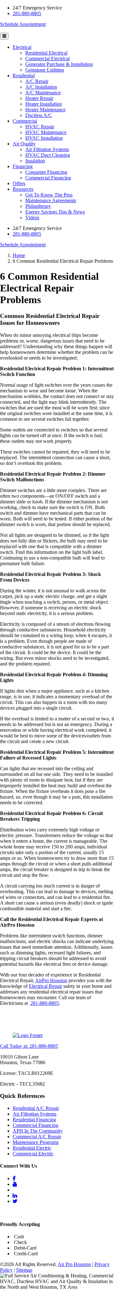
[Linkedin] (15, 1195)
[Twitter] (15, 1201)
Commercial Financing (48, 177)
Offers (19, 183)
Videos (32, 217)
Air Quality (24, 143)
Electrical (22, 47)
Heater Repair (39, 98)
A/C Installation (41, 87)
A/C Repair (36, 81)
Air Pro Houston (74, 1264)
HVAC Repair (39, 126)
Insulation (35, 160)
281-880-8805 (27, 13)
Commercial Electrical (47, 58)
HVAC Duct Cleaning (47, 155)
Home (19, 255)
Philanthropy (38, 206)
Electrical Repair (45, 986)
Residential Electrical (46, 53)
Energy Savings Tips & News (55, 211)
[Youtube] (15, 1184)
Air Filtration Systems (47, 149)
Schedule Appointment (23, 24)
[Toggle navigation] (4, 36)
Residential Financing (34, 1119)
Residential (24, 75)
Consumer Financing (46, 172)
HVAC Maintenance (45, 132)
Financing (23, 166)
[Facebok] (14, 1178)
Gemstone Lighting (44, 70)
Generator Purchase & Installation (59, 64)
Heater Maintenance (45, 109)
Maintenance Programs (36, 1142)
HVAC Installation (44, 138)
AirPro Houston (51, 980)
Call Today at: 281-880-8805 (29, 1046)
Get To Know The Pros (49, 194)
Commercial (25, 121)
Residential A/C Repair (36, 1108)
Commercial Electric (33, 1153)
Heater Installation (43, 104)
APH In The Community (38, 1131)
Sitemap (24, 1270)
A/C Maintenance (43, 92)
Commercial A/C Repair (37, 1136)
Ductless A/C (38, 115)
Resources (23, 189)
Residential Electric (32, 1148)
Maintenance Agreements (50, 200)
